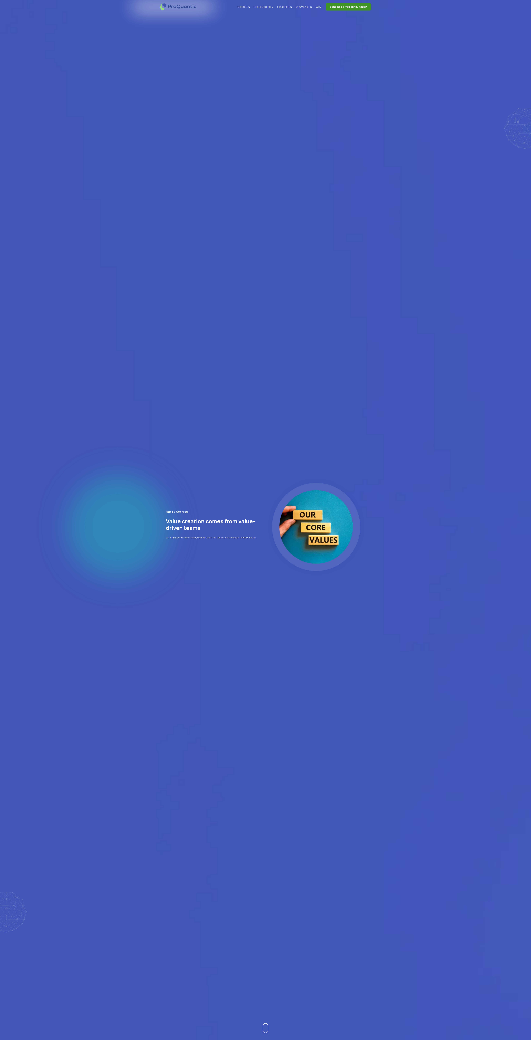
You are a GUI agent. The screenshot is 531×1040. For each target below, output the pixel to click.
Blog (318, 7)
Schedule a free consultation (348, 7)
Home (169, 512)
